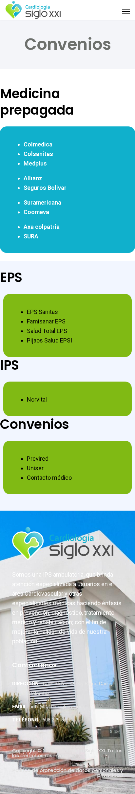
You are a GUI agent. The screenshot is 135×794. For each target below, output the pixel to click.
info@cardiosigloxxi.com (57, 707)
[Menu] (126, 10)
